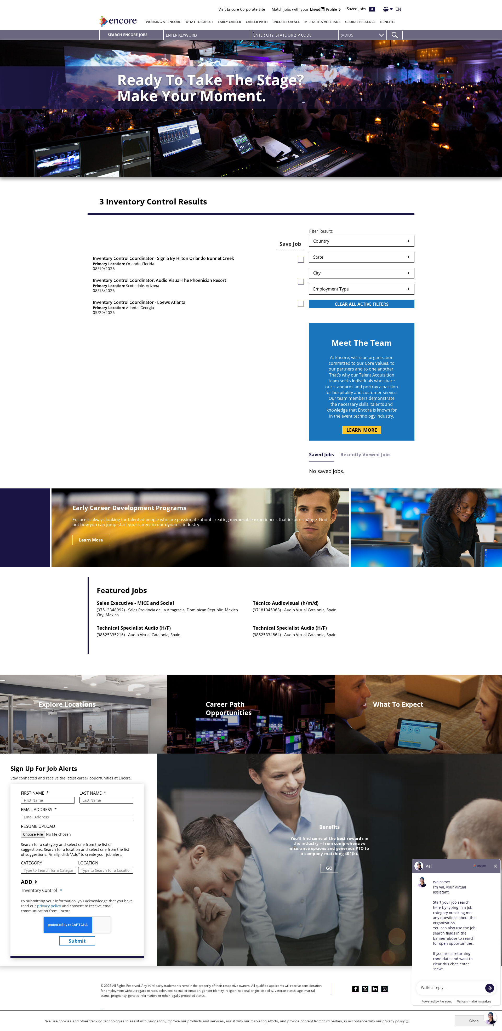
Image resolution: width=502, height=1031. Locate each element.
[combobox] (294, 35)
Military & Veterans (322, 21)
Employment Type (331, 289)
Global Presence (360, 21)
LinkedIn (375, 989)
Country (321, 241)
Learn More (361, 430)
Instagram (384, 989)
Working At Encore (163, 21)
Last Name (92, 793)
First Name (35, 793)
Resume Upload (38, 826)
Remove (61, 890)
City (317, 273)
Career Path (257, 21)
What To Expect (199, 21)
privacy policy (49, 905)
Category (31, 863)
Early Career (229, 21)
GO (329, 868)
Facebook (355, 989)
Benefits (387, 21)
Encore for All (286, 21)
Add (26, 881)
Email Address (39, 809)
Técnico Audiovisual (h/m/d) (285, 603)
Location (88, 863)
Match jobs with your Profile (305, 9)
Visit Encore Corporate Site (242, 9)
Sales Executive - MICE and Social (135, 603)
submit (77, 941)
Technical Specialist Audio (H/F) (134, 628)
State (318, 257)
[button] (301, 260)
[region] (361, 272)
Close (474, 1020)
